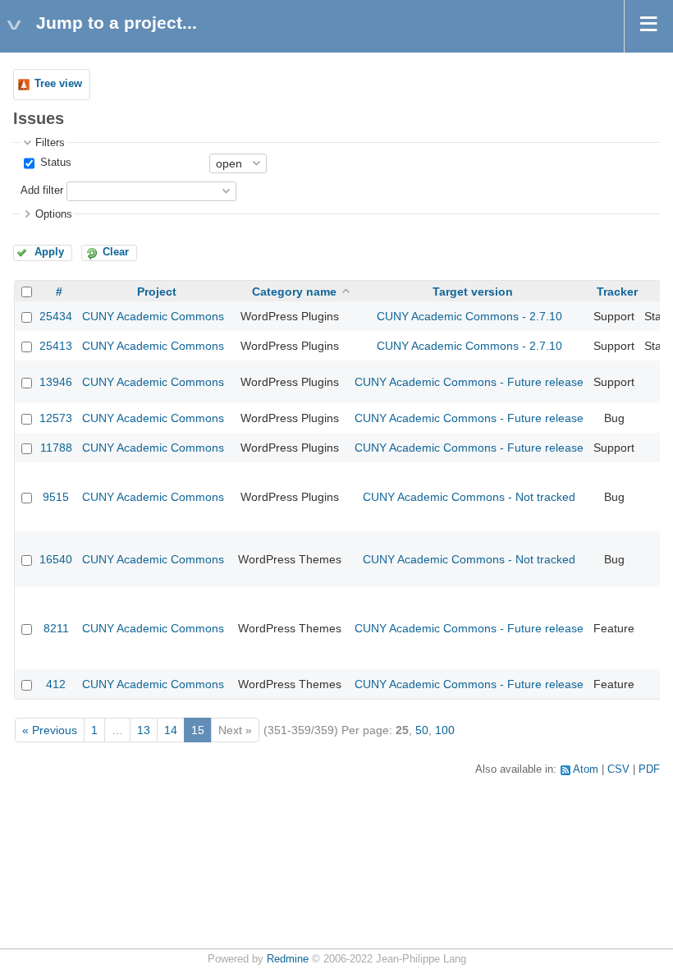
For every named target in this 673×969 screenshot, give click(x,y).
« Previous (49, 730)
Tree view (58, 84)
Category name (294, 291)
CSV (618, 769)
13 (143, 730)
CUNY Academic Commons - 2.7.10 (469, 316)
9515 (56, 496)
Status (54, 162)
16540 (55, 559)
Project (156, 291)
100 (445, 730)
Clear (116, 252)
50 (421, 730)
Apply (49, 252)
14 (170, 730)
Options (53, 214)
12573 (55, 418)
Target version (473, 291)
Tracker (617, 291)
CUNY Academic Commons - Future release (469, 381)
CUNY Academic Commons (153, 316)
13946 (55, 381)
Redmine (288, 959)
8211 (56, 628)
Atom (585, 769)
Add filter (42, 190)
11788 (56, 447)
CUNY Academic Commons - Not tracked (469, 496)
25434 (55, 316)
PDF (649, 769)
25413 (55, 345)
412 (56, 684)
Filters (50, 143)
